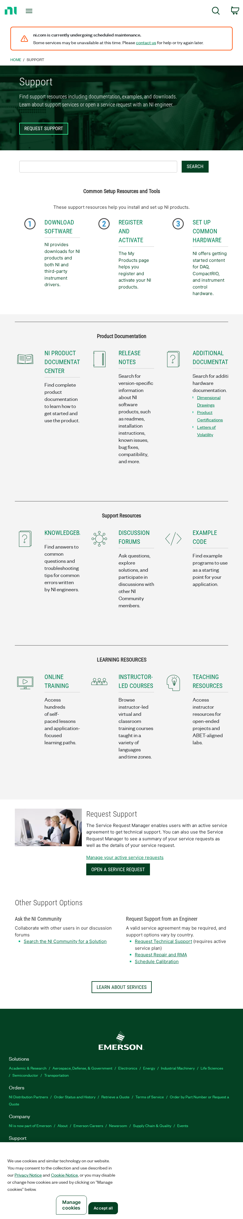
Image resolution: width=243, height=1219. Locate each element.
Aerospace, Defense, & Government (82, 1068)
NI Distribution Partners (28, 1097)
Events (182, 1125)
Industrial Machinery (178, 1068)
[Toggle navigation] (36, 11)
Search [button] (195, 166)
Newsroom (118, 1125)
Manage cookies (71, 1205)
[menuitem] (216, 11)
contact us (146, 42)
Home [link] (15, 59)
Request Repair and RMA (161, 954)
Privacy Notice (28, 1175)
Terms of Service (149, 1097)
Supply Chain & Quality (152, 1125)
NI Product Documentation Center (66, 362)
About (62, 1125)
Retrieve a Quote (115, 1097)
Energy (149, 1068)
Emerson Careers (88, 1125)
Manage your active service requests (125, 857)
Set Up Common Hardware (207, 231)
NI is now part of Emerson (30, 1125)
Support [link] (35, 59)
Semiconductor (25, 1075)
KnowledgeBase (66, 532)
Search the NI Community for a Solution (65, 941)
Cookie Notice (64, 1175)
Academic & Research (28, 1068)
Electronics (127, 1068)
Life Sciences (212, 1068)
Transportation (56, 1075)
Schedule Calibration (157, 961)
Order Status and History (74, 1097)
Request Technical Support (163, 941)
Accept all (103, 1208)
